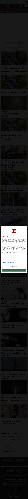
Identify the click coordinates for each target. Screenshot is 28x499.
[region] (14, 249)
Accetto (14, 270)
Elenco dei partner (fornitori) (8, 262)
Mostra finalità (14, 266)
